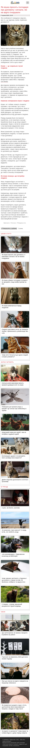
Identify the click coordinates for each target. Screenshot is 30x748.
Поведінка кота (22, 223)
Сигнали (13, 223)
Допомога (7, 223)
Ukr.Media (4, 81)
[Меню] (27, 2)
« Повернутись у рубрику (9, 228)
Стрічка (20, 228)
